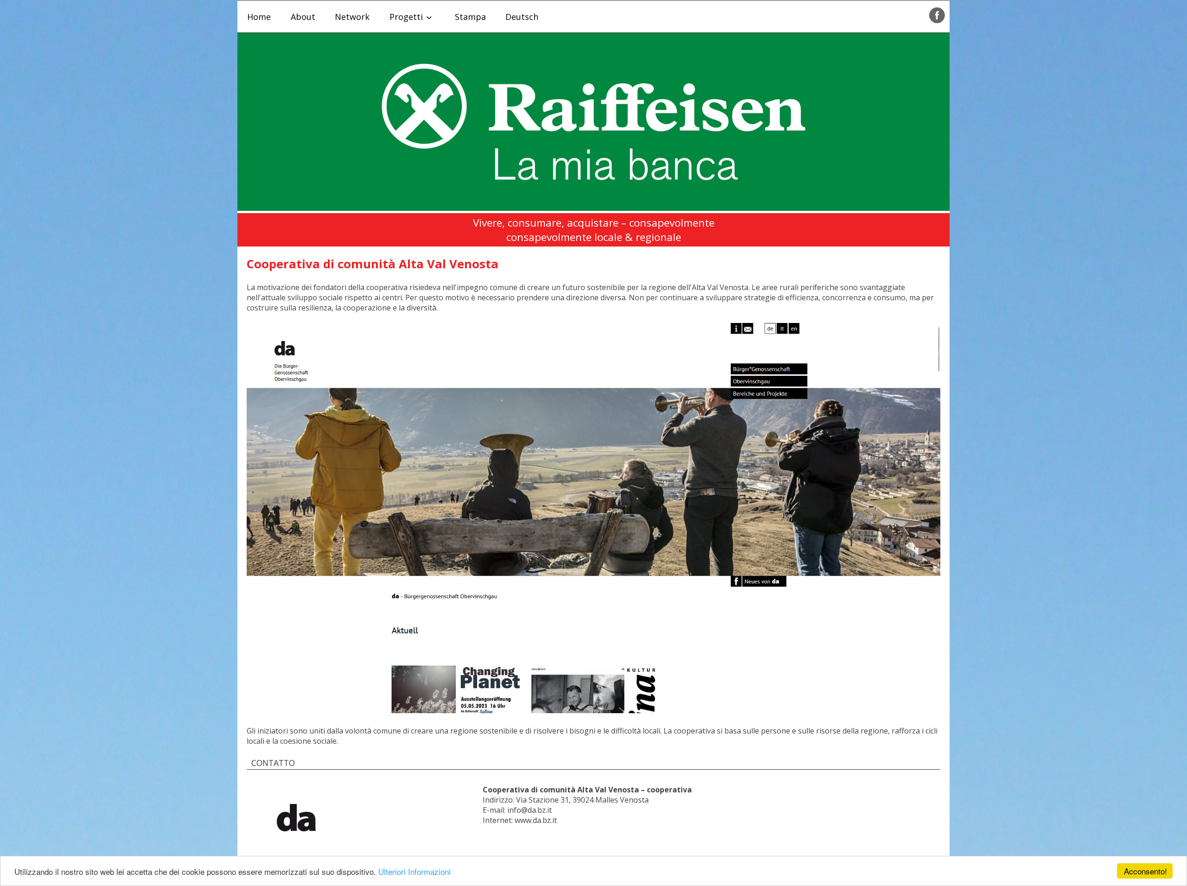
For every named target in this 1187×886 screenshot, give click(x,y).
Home (259, 16)
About (303, 16)
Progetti (406, 16)
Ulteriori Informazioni (414, 871)
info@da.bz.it (529, 810)
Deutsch (521, 16)
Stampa (470, 16)
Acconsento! (1145, 871)
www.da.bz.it (536, 820)
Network (352, 16)
